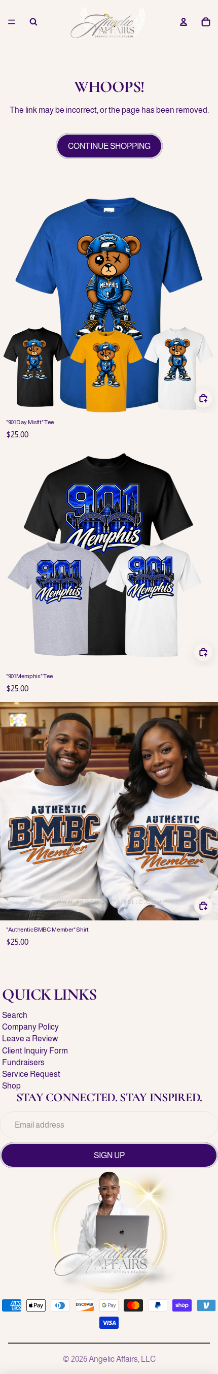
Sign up (109, 1155)
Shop (11, 1085)
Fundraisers (23, 1062)
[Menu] (11, 22)
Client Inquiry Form (35, 1050)
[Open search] (33, 22)
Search (14, 1015)
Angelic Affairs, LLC (122, 1359)
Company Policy (30, 1026)
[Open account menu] (183, 22)
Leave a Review (30, 1038)
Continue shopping (109, 146)
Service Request (31, 1074)
